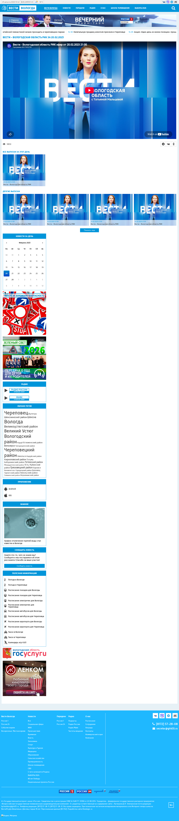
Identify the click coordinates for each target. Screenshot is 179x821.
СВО (29, 768)
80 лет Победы (34, 779)
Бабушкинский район (14, 462)
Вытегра (32, 414)
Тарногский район (12, 473)
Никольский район (29, 473)
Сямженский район (12, 475)
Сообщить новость (24, 566)
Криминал (32, 734)
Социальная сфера (35, 724)
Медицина (32, 751)
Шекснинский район (15, 417)
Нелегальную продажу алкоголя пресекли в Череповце (64, 32)
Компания (89, 738)
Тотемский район (34, 462)
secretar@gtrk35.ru (167, 728)
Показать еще (89, 230)
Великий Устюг (18, 430)
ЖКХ (30, 728)
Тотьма (30, 459)
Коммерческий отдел (94, 734)
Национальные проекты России (41, 782)
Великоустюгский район (21, 426)
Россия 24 (5, 724)
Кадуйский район (34, 456)
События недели (8, 728)
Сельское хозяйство (36, 758)
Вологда (13, 422)
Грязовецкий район (21, 467)
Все (29, 721)
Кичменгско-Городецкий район (18, 470)
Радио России (74, 724)
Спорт (30, 745)
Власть (30, 738)
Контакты (89, 731)
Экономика (32, 741)
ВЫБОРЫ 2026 (140, 8)
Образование (33, 755)
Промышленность (35, 762)
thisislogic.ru (87, 809)
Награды (89, 728)
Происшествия (34, 731)
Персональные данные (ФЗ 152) (54, 809)
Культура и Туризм (35, 748)
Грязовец (36, 470)
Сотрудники (90, 724)
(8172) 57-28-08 (167, 724)
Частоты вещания (75, 731)
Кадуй (20, 442)
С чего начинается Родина (38, 772)
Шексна (31, 417)
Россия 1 (4, 721)
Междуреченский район (14, 465)
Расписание (90, 721)
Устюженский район (32, 442)
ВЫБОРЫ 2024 (33, 775)
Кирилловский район (15, 459)
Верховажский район (29, 475)
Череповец (16, 413)
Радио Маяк (73, 728)
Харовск (37, 467)
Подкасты (72, 721)
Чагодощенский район (25, 446)
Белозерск (9, 445)
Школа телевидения (120, 8)
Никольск (21, 456)
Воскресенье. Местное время (13, 731)
